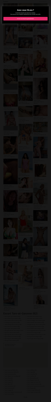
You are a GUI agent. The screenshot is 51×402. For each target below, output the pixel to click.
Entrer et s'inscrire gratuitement (25, 18)
